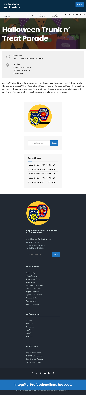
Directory (30, 15)
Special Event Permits (34, 295)
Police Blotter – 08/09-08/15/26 (41, 165)
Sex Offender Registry (34, 359)
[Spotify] (53, 373)
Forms (19, 15)
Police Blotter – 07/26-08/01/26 (41, 173)
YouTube (29, 330)
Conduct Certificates (33, 288)
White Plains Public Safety (12, 6)
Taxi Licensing (31, 301)
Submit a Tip (30, 273)
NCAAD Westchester (34, 356)
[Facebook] (66, 14)
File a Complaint (42, 15)
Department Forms (33, 279)
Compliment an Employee (57, 15)
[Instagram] (73, 14)
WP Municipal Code (33, 362)
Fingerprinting (31, 282)
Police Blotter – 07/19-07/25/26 (41, 178)
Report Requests (7, 15)
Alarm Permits (31, 276)
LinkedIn (29, 336)
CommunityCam (32, 298)
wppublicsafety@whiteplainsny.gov (39, 239)
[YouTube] (77, 14)
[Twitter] (69, 14)
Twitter (29, 321)
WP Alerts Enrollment (34, 285)
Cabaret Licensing (32, 304)
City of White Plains (33, 353)
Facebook (29, 324)
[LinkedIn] (80, 14)
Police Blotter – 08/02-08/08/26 (41, 169)
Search (54, 143)
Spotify (29, 333)
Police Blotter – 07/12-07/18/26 (41, 182)
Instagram (30, 327)
